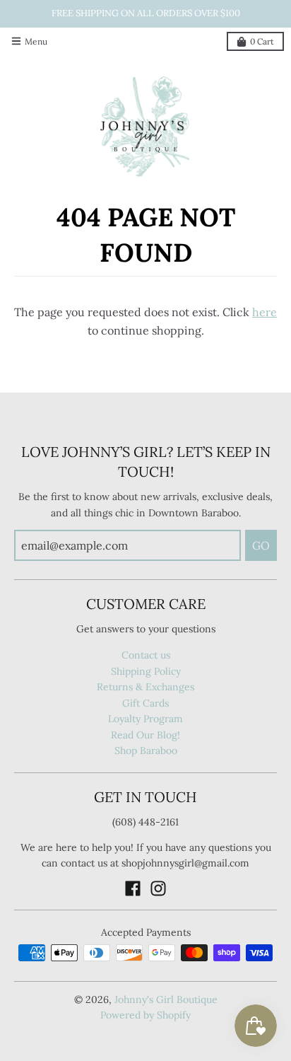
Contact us (145, 655)
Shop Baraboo (145, 750)
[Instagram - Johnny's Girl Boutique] (158, 888)
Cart (262, 41)
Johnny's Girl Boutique (166, 999)
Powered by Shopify (145, 1015)
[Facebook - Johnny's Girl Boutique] (132, 888)
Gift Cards (145, 703)
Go (261, 545)
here (264, 312)
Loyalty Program (145, 718)
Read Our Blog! (145, 735)
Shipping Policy (146, 671)
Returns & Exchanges (145, 686)
